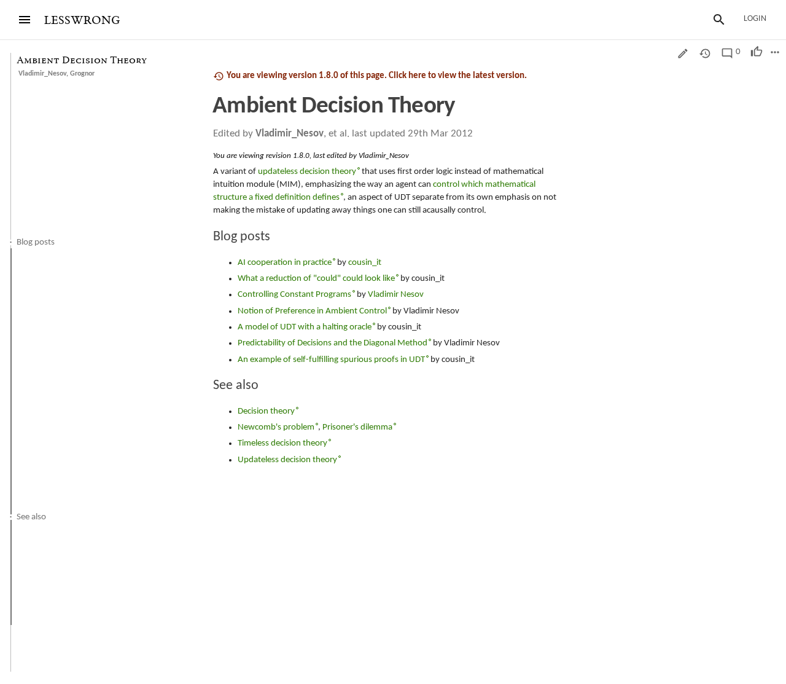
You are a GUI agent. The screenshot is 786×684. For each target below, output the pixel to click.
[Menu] (24, 19)
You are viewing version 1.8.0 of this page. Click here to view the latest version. (377, 76)
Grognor (82, 73)
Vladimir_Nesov (42, 73)
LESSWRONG (82, 20)
